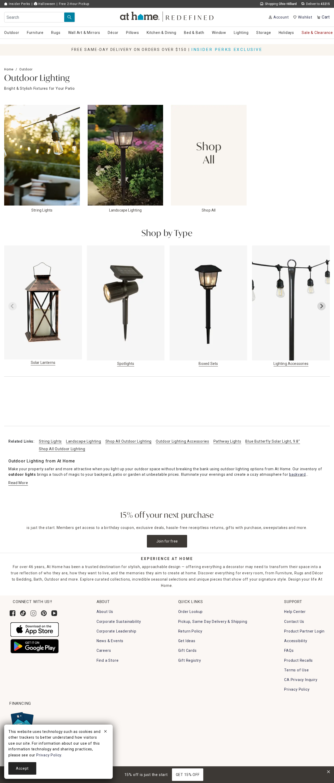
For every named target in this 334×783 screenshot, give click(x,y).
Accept (22, 768)
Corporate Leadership (116, 631)
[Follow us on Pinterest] (44, 613)
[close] (105, 732)
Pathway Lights (227, 441)
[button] (167, 16)
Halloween (46, 4)
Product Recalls (298, 660)
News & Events (110, 641)
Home (9, 69)
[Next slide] (321, 306)
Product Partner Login (304, 631)
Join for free (167, 541)
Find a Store (108, 660)
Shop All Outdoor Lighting (128, 441)
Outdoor (26, 69)
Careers (104, 650)
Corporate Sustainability (119, 621)
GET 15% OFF (188, 775)
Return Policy (190, 631)
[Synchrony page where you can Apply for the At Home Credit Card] (21, 722)
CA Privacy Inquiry (300, 680)
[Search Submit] (69, 17)
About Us (105, 612)
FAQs (289, 650)
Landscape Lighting (83, 441)
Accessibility (295, 641)
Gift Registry (189, 660)
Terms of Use (296, 670)
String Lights (50, 441)
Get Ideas (186, 641)
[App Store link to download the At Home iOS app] (34, 629)
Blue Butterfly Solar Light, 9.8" (272, 441)
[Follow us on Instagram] (33, 613)
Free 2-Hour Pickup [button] (74, 4)
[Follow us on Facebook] (12, 613)
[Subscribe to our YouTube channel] (54, 613)
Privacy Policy (296, 689)
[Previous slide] (12, 306)
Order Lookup (190, 612)
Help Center (295, 612)
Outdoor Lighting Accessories (182, 441)
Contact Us (294, 621)
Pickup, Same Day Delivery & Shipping (212, 621)
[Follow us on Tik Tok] (23, 613)
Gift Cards (187, 650)
